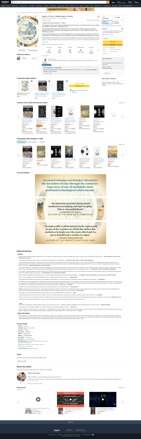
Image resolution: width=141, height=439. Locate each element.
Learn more (82, 69)
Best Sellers (31, 5)
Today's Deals (61, 5)
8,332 (101, 163)
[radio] (107, 18)
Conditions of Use (52, 434)
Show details (74, 92)
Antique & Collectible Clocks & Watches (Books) (33, 344)
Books (67, 5)
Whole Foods (53, 5)
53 (114, 161)
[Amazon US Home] (57, 430)
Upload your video (22, 361)
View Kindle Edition (47, 73)
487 (86, 163)
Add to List (107, 73)
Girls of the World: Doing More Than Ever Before (40, 409)
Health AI (8, 5)
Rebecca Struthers (47, 18)
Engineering (35, 12)
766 (44, 160)
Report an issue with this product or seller (53, 44)
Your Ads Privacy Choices (86, 434)
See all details (45, 55)
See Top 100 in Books (42, 341)
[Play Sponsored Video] (38, 399)
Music (91, 5)
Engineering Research (27, 342)
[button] (3, 5)
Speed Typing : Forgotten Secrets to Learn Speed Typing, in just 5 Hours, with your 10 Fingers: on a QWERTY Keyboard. (74, 409)
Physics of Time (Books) (27, 346)
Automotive (114, 5)
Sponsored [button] (19, 389)
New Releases (39, 5)
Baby (120, 5)
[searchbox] (60, 2)
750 (58, 163)
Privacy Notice (59, 434)
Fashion (81, 5)
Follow (33, 58)
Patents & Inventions (48, 12)
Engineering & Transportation (26, 12)
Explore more (95, 60)
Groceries (46, 5)
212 (30, 163)
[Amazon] (5, 2)
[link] (42, 86)
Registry (87, 5)
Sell (77, 5)
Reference (41, 12)
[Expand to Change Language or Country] (74, 430)
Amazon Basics (23, 5)
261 (72, 163)
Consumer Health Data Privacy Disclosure (72, 434)
